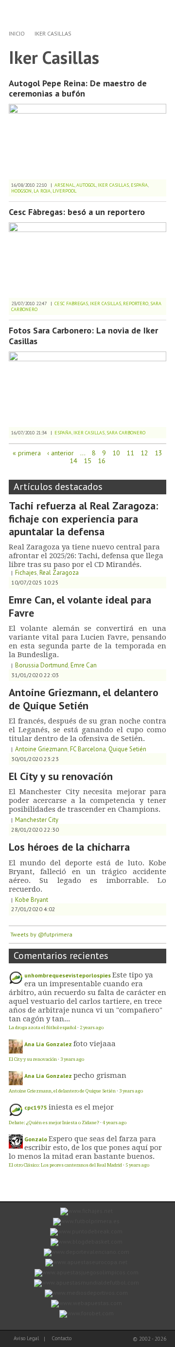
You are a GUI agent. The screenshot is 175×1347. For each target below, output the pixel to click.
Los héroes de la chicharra (69, 847)
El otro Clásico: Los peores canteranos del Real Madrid (65, 1165)
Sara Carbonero (125, 432)
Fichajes (26, 572)
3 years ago (72, 1059)
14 (73, 460)
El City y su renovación (61, 776)
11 (130, 453)
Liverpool (64, 191)
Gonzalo (35, 1139)
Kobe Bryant (31, 900)
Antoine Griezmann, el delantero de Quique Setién (83, 698)
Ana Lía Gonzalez (48, 1044)
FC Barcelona (88, 749)
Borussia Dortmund (41, 665)
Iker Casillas (53, 33)
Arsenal (64, 185)
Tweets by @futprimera (41, 934)
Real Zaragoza (59, 572)
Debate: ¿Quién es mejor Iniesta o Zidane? (54, 1122)
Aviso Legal (26, 1338)
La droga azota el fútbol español (42, 1027)
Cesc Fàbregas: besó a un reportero (77, 211)
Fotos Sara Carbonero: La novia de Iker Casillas (83, 336)
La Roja (42, 191)
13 (158, 453)
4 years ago (114, 1122)
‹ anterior (60, 453)
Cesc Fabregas (71, 303)
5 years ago (137, 1165)
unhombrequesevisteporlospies (67, 975)
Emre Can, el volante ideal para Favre (80, 606)
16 (101, 460)
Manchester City (36, 820)
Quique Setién (127, 749)
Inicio (17, 33)
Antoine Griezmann (41, 749)
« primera (27, 453)
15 (87, 460)
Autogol (86, 185)
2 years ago (92, 1027)
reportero (135, 303)
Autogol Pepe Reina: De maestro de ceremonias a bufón (78, 88)
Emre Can (83, 665)
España (139, 185)
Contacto (61, 1338)
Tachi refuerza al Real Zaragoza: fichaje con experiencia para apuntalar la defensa (83, 518)
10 (116, 453)
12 (144, 453)
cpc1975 (35, 1107)
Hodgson (21, 191)
